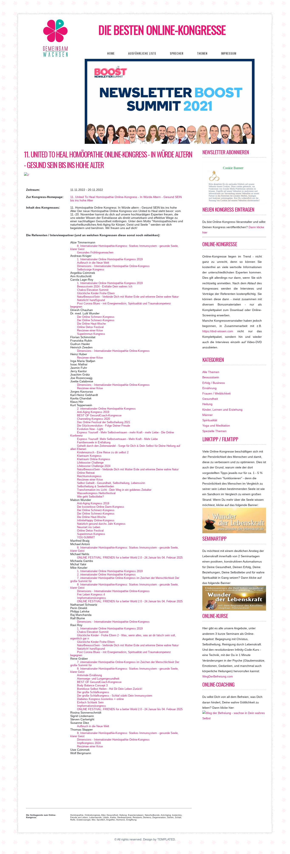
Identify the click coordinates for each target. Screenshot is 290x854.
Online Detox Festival (90, 327)
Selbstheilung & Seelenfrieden (95, 486)
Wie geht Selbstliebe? (90, 496)
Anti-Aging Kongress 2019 (93, 412)
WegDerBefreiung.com (217, 676)
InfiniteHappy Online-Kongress (95, 520)
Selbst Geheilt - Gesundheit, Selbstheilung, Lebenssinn (111, 483)
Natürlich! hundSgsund (91, 300)
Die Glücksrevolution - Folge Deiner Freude (103, 425)
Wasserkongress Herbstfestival (96, 493)
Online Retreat (86, 472)
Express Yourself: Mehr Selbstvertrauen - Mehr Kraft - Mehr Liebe (117, 439)
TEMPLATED (166, 839)
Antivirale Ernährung (89, 675)
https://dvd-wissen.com (217, 331)
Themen (202, 53)
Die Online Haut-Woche (91, 323)
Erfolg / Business (213, 383)
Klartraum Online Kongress (93, 459)
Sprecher (176, 53)
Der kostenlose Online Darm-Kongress (100, 506)
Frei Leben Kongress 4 (91, 594)
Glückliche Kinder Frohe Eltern (96, 293)
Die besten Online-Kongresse (162, 29)
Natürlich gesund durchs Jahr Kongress (101, 523)
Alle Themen (210, 372)
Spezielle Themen (214, 431)
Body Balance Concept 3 (92, 685)
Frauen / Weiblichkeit (216, 393)
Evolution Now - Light (90, 429)
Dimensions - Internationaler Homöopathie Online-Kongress (113, 266)
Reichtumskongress (89, 476)
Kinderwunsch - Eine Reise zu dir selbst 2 (102, 452)
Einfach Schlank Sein (90, 702)
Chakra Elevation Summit (92, 289)
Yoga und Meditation (216, 425)
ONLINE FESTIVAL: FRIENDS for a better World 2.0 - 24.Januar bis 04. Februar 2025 (130, 557)
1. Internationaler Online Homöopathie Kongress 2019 (110, 259)
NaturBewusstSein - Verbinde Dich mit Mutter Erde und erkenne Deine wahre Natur (128, 296)
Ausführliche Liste (142, 53)
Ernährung (209, 388)
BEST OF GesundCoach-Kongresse (99, 415)
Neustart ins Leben (88, 527)
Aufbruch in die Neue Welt (93, 262)
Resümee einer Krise (90, 330)
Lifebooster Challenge (90, 462)
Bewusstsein (210, 377)
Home (111, 53)
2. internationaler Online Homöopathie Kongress (106, 408)
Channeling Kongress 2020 (93, 418)
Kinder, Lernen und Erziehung (222, 409)
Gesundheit (210, 398)
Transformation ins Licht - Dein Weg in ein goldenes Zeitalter (114, 489)
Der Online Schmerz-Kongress (95, 316)
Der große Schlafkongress (93, 692)
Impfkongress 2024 (89, 743)
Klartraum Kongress (89, 455)
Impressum (228, 53)
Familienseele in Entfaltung (93, 442)
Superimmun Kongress (91, 333)
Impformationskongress (91, 597)
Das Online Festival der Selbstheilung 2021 (103, 422)
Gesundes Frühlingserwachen (95, 252)
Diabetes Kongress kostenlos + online (100, 699)
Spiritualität (209, 420)
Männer (207, 415)
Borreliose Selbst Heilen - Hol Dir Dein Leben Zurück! (109, 688)
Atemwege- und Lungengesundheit (98, 678)
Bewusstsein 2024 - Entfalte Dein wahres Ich (104, 286)
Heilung (207, 404)
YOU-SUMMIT (86, 537)
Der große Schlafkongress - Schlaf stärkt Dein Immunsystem (114, 695)
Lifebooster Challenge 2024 (93, 466)
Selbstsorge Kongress (90, 269)
